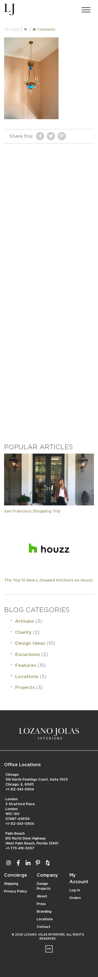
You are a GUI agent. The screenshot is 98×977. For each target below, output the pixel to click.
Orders (75, 898)
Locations (26, 676)
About (42, 896)
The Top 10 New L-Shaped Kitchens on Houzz (48, 580)
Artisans (24, 621)
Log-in (74, 890)
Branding (44, 911)
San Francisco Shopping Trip (32, 511)
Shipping (11, 883)
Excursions (27, 654)
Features (25, 665)
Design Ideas (30, 643)
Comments (46, 29)
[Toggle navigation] (86, 8)
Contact (43, 926)
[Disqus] (49, 214)
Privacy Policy (15, 891)
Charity (23, 632)
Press (41, 904)
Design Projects (44, 886)
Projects (25, 687)
